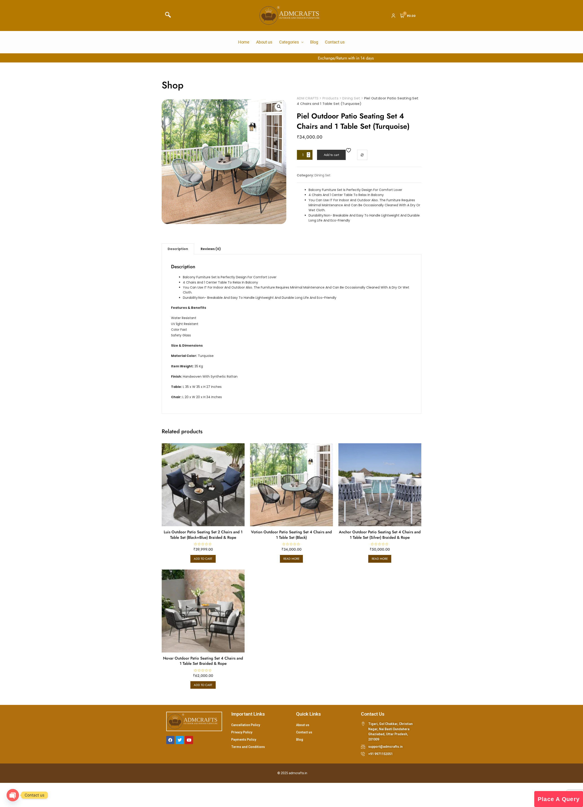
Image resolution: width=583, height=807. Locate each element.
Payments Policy (243, 739)
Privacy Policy (241, 732)
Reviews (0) (211, 249)
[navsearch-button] (169, 15)
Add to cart (331, 154)
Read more (291, 559)
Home (243, 42)
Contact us (335, 42)
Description (178, 249)
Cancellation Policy (245, 725)
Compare (362, 155)
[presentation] (6, 58)
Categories (289, 42)
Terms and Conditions (248, 747)
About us (264, 42)
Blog (314, 42)
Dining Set (322, 175)
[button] (279, 107)
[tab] (178, 248)
